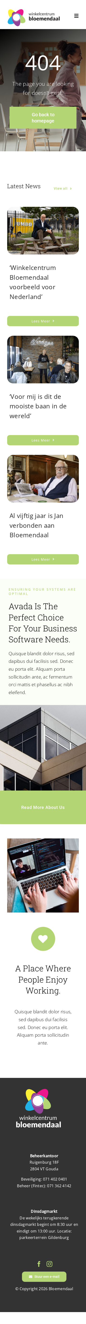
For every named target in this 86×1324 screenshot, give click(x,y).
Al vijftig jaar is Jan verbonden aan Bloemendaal (36, 525)
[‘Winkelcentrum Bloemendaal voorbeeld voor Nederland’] (43, 211)
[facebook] (39, 1264)
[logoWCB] (33, 11)
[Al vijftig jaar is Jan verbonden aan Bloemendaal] (43, 459)
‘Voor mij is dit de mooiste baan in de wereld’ (38, 406)
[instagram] (49, 1264)
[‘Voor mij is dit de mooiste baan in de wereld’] (43, 339)
